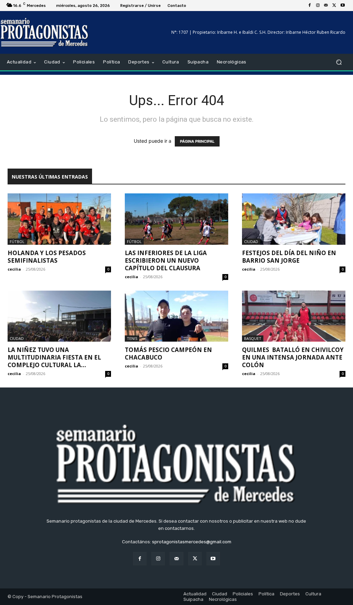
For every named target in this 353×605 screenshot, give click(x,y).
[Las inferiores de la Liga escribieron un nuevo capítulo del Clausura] (176, 218)
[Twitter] (334, 5)
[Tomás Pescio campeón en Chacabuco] (176, 316)
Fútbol (17, 241)
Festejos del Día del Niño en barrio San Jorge (289, 256)
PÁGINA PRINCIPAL (197, 141)
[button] (339, 62)
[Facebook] (309, 5)
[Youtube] (343, 5)
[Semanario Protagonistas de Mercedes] (45, 32)
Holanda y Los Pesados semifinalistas (47, 256)
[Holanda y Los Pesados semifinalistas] (59, 218)
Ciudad (251, 241)
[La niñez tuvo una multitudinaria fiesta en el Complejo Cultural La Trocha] (59, 316)
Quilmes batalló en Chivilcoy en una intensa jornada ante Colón (293, 357)
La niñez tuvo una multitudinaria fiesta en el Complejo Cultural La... (54, 357)
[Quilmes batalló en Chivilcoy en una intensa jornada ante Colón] (293, 316)
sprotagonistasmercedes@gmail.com (191, 541)
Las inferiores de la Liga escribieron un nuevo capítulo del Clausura (166, 260)
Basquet (252, 338)
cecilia (14, 269)
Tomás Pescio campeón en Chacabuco (168, 353)
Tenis (132, 338)
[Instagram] (318, 5)
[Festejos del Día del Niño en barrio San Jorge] (293, 218)
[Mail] (326, 5)
